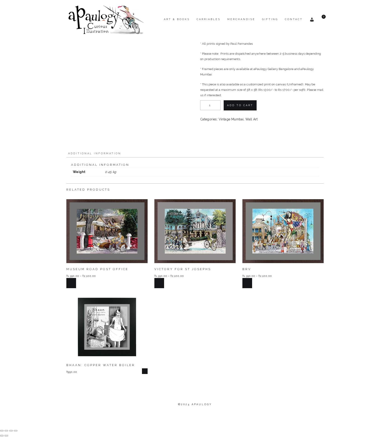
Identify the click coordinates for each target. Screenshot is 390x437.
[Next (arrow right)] (6, 435)
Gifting (270, 19)
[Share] (11, 430)
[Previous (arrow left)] (2, 435)
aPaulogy (202, 404)
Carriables (209, 19)
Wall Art (251, 119)
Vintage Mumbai (231, 119)
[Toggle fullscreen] (6, 430)
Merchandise (241, 19)
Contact (294, 19)
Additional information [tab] (94, 153)
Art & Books (177, 19)
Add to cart (240, 105)
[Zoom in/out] (2, 430)
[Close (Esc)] (15, 430)
